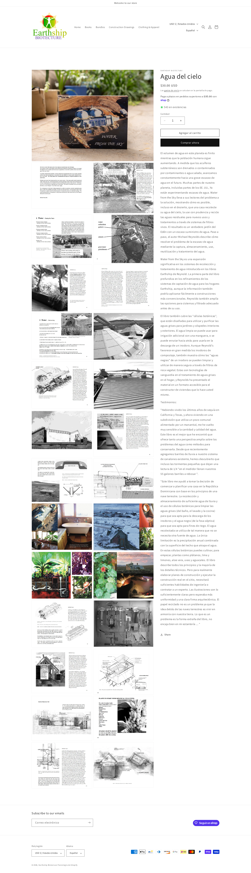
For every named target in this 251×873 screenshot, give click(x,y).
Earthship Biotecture (48, 865)
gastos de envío (171, 90)
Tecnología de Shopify (68, 865)
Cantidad (165, 113)
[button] (203, 27)
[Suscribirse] (89, 823)
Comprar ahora (190, 142)
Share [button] (167, 634)
